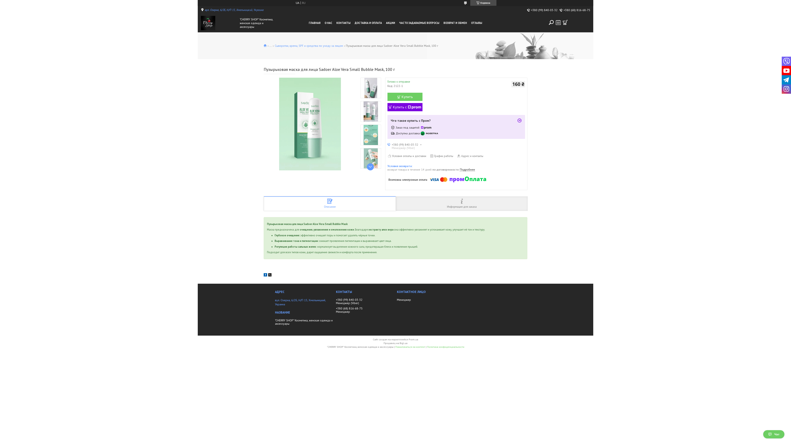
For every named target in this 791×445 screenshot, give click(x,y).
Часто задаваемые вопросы (419, 23)
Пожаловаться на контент (410, 346)
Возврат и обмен (455, 23)
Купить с (400, 107)
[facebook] (265, 275)
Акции (390, 23)
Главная (315, 23)
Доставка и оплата (368, 23)
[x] (269, 275)
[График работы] (558, 22)
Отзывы (476, 23)
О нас (328, 23)
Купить (407, 97)
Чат (776, 434)
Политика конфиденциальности (445, 346)
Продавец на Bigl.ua (395, 343)
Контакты (343, 23)
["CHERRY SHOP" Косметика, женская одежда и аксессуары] (219, 23)
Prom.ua (413, 339)
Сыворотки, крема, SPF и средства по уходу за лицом (309, 45)
